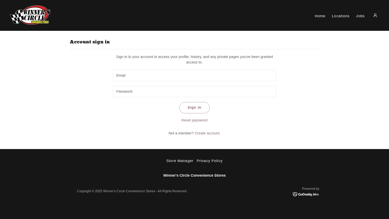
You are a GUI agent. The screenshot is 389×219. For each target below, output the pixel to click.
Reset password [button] (194, 120)
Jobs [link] (360, 16)
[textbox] (194, 75)
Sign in (194, 107)
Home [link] (320, 16)
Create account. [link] (207, 133)
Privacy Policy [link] (210, 161)
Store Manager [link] (179, 161)
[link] (31, 15)
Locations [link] (340, 16)
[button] (375, 15)
